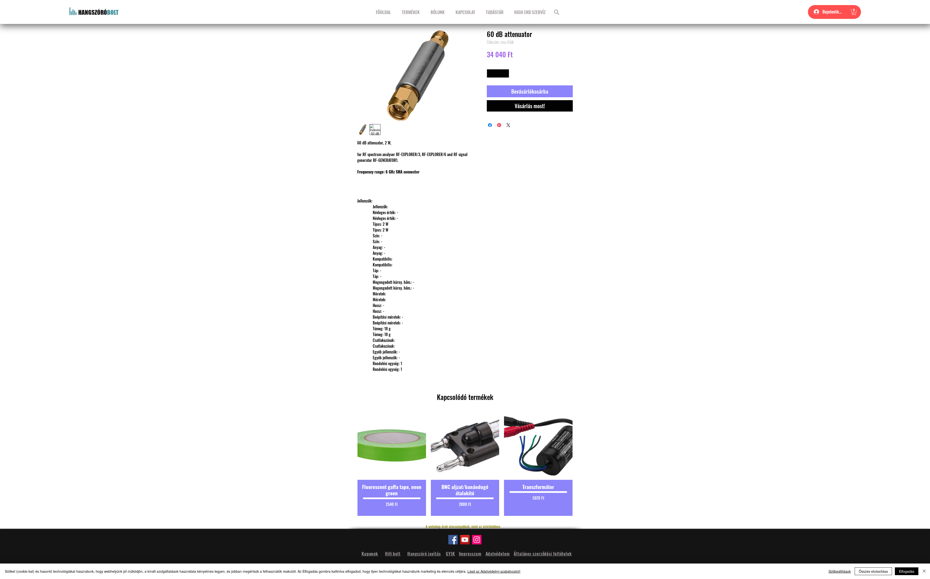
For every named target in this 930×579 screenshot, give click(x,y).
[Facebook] (453, 539)
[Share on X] (508, 125)
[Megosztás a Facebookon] (490, 125)
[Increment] (506, 73)
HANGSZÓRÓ (92, 12)
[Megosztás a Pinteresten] (499, 125)
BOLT (113, 12)
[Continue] (556, 12)
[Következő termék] (581, 463)
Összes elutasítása (873, 571)
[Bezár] (924, 571)
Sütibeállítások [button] (840, 571)
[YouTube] (465, 539)
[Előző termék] (349, 463)
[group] (465, 463)
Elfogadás (906, 571)
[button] (854, 12)
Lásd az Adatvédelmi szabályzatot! (493, 571)
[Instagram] (476, 539)
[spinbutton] (498, 73)
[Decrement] (490, 73)
